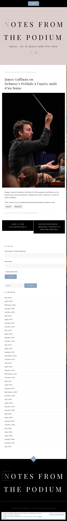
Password (8, 261)
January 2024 (10, 338)
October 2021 (10, 378)
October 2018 (10, 425)
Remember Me (11, 272)
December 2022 (11, 356)
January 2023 (9, 352)
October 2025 (10, 312)
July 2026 (8, 298)
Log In (8, 206)
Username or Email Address (15, 251)
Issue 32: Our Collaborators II (18, 225)
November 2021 (11, 374)
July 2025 (8, 316)
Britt (41, 508)
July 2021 (8, 381)
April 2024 (9, 334)
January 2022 (10, 370)
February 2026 (10, 305)
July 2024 (8, 330)
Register (18, 206)
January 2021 (9, 388)
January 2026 (10, 308)
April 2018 (8, 436)
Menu (33, 3)
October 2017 (10, 443)
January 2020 (10, 407)
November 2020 (11, 392)
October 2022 (10, 359)
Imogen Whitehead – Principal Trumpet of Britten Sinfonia (49, 226)
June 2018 (8, 432)
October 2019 (10, 410)
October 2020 (10, 396)
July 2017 (8, 446)
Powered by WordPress (21, 508)
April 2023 (8, 348)
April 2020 (9, 403)
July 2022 (8, 363)
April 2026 (9, 301)
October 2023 (10, 341)
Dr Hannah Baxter (30, 72)
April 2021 (8, 385)
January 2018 (9, 439)
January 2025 (10, 323)
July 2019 (8, 414)
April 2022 (9, 367)
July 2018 (8, 428)
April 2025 (9, 319)
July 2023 (8, 345)
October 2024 (10, 327)
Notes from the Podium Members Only (24, 213)
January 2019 (9, 421)
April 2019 (8, 417)
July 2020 (8, 399)
